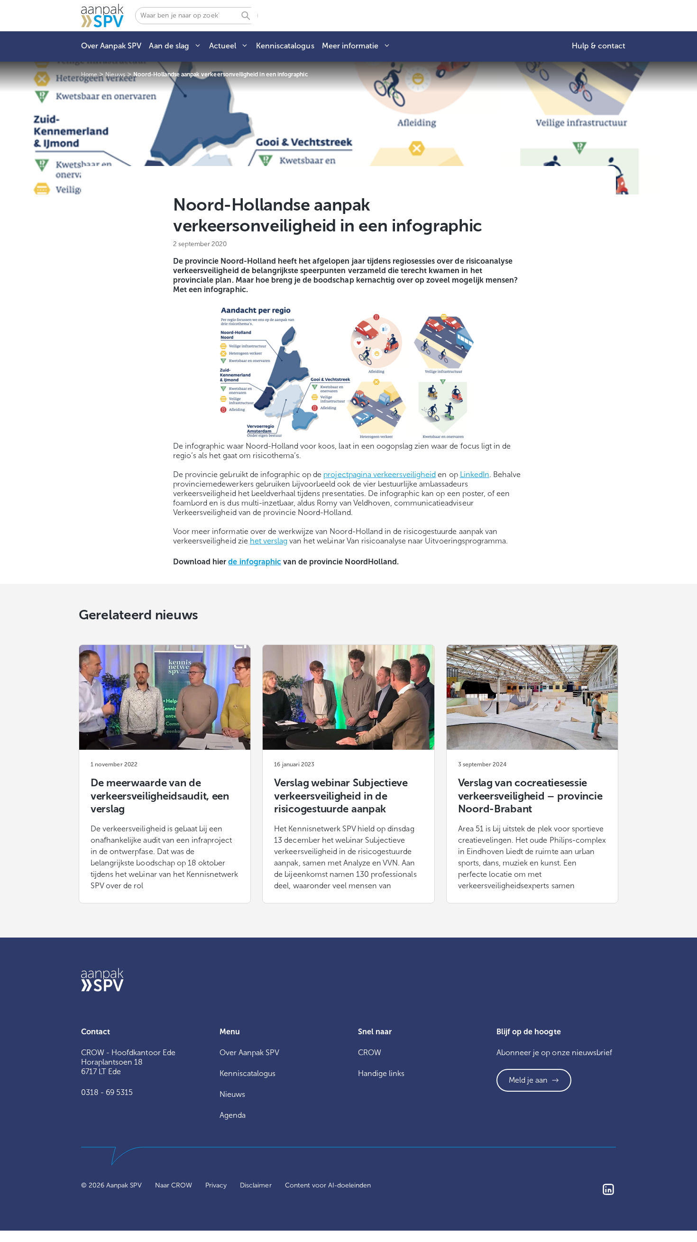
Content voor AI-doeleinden (328, 1185)
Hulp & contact (598, 45)
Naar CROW (173, 1185)
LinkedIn (474, 474)
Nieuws (232, 1094)
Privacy (216, 1185)
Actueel (222, 45)
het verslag (268, 540)
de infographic (254, 561)
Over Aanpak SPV (111, 45)
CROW (369, 1052)
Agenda (233, 1115)
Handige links (381, 1073)
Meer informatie (350, 45)
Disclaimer (255, 1185)
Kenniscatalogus (285, 45)
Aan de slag (169, 45)
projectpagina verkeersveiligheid (379, 474)
